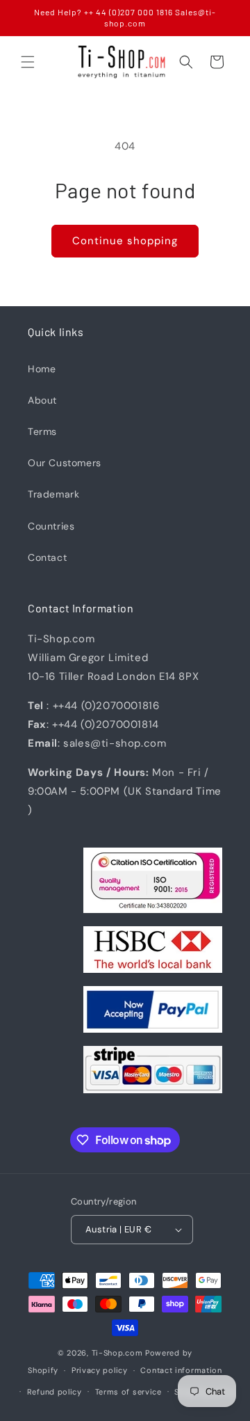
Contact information (181, 1370)
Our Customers (64, 463)
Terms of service (128, 1392)
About (42, 400)
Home (42, 369)
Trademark (53, 494)
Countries (51, 526)
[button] (27, 62)
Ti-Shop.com (117, 1353)
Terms (42, 431)
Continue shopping (125, 241)
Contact (47, 557)
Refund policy (54, 1392)
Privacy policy (100, 1370)
